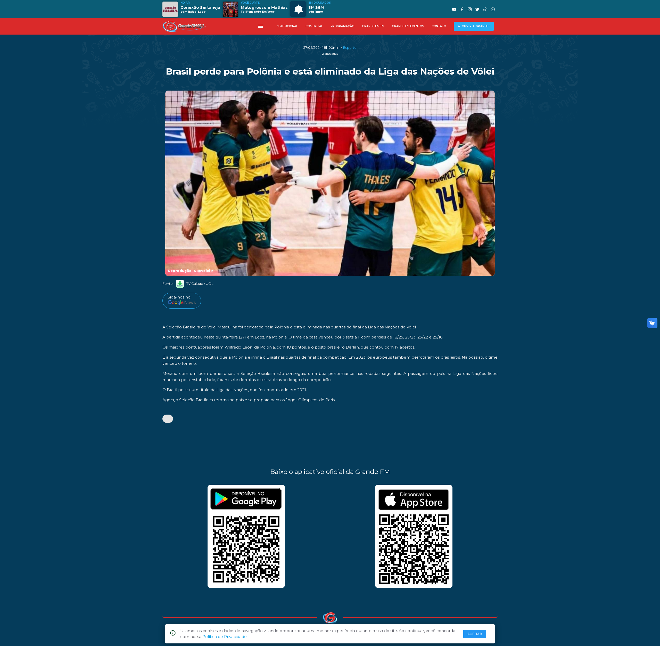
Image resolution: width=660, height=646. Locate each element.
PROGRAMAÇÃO (342, 26)
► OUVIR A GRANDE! (474, 26)
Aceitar (474, 634)
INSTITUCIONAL (287, 26)
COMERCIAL (314, 26)
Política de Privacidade (224, 636)
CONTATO (439, 26)
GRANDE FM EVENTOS (408, 26)
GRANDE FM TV (373, 26)
